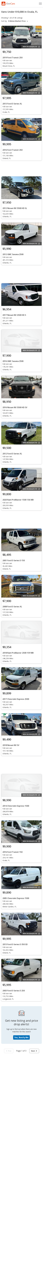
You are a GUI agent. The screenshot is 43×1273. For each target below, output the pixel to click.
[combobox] (18, 21)
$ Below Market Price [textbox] (17, 21)
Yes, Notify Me (21, 1037)
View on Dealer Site (30, 47)
